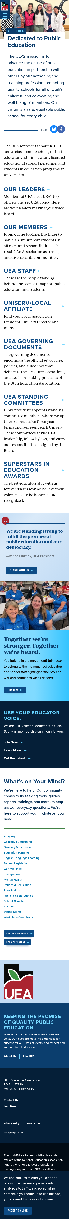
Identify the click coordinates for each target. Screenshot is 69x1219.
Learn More (13, 750)
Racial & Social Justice (18, 895)
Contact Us (11, 1100)
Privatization (12, 890)
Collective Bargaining (18, 842)
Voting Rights (12, 912)
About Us (10, 1056)
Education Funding (16, 852)
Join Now (13, 690)
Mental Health (13, 879)
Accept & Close (18, 1210)
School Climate (14, 901)
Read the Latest (15, 942)
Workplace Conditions (18, 917)
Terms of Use (32, 1123)
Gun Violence (13, 869)
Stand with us (19, 570)
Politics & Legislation (17, 885)
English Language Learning (22, 858)
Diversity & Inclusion (17, 847)
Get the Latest (15, 758)
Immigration (12, 874)
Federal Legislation (16, 863)
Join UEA (28, 1056)
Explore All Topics (17, 933)
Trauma (9, 906)
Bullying (9, 836)
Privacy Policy (11, 1123)
